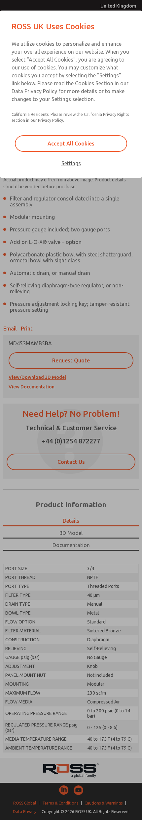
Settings (71, 163)
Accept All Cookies (71, 143)
